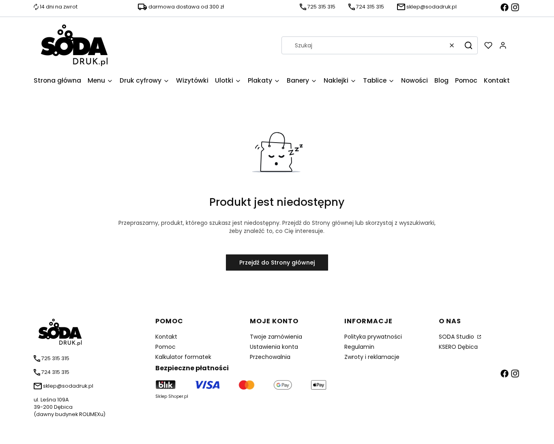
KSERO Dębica (458, 347)
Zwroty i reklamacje (371, 357)
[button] (468, 45)
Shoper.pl (178, 396)
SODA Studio (457, 337)
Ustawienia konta (274, 347)
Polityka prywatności (373, 337)
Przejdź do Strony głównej (277, 262)
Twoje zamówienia (276, 337)
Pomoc (165, 347)
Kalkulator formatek (183, 357)
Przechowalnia (270, 357)
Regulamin (359, 347)
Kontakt (166, 337)
